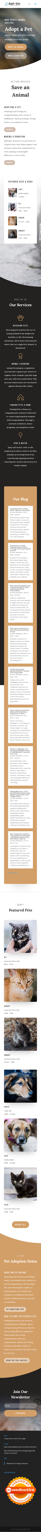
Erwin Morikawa (17, 512)
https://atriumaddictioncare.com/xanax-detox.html (20, 1447)
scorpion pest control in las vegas (15, 1439)
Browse (9, 129)
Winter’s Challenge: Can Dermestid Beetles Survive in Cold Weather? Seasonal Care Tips (20, 751)
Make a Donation (16, 55)
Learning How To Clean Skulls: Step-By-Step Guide (20, 509)
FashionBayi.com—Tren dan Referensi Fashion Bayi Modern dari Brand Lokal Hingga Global (20, 793)
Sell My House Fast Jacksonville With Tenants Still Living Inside (19, 671)
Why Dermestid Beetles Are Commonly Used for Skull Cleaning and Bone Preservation (20, 588)
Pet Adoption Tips (15, 1309)
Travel (17, 636)
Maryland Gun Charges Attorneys (17, 1463)
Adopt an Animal (16, 47)
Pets (16, 677)
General (17, 515)
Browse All (20, 1224)
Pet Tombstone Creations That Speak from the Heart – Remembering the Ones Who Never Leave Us (20, 836)
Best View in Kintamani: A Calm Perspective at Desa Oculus (19, 630)
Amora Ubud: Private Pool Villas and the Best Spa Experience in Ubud (19, 712)
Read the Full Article (17, 1360)
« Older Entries (12, 873)
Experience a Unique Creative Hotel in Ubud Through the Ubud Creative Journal (20, 548)
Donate (9, 162)
